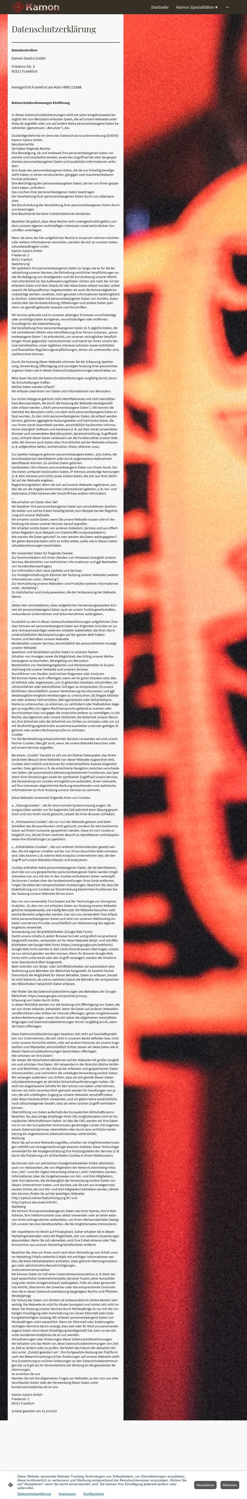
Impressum (67, 1494)
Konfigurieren (93, 1494)
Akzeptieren (205, 1485)
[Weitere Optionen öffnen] (227, 7)
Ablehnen (230, 1485)
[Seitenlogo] (36, 7)
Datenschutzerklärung (34, 1494)
